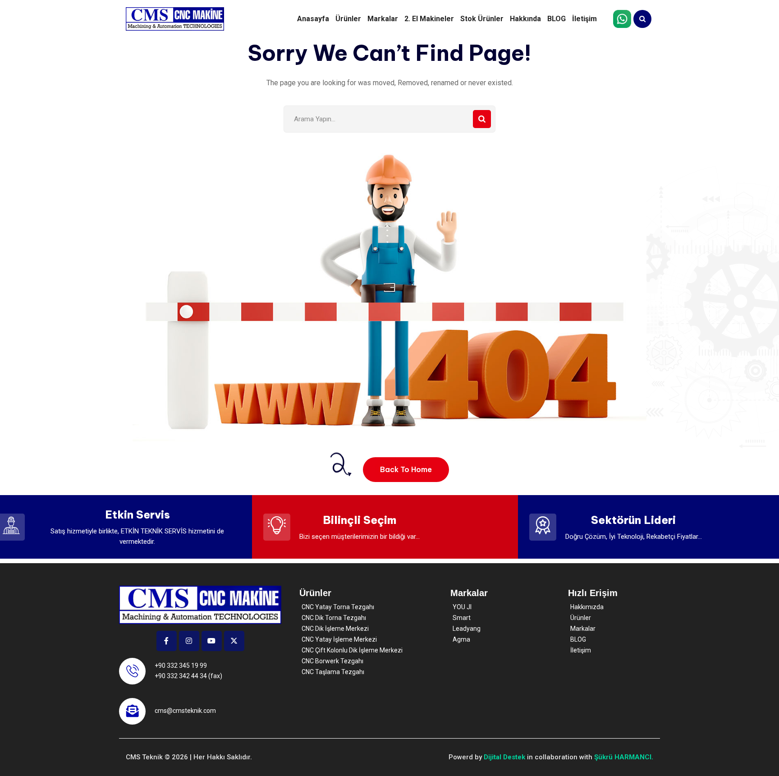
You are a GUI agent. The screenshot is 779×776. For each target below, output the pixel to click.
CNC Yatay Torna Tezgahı (338, 607)
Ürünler (348, 18)
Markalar (382, 18)
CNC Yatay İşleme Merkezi (339, 639)
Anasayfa (313, 18)
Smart (462, 617)
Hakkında (525, 18)
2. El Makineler (429, 18)
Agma (461, 639)
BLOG (556, 18)
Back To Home (406, 469)
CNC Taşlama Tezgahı (333, 671)
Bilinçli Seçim (359, 520)
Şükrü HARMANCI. (623, 757)
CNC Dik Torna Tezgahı (334, 617)
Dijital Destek (504, 757)
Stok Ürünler (482, 18)
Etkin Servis (137, 514)
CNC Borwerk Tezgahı (332, 661)
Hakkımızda (587, 607)
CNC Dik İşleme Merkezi (335, 628)
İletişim (584, 18)
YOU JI (462, 607)
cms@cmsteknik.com (185, 710)
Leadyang (467, 628)
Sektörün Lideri (633, 520)
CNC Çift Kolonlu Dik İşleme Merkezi (352, 650)
